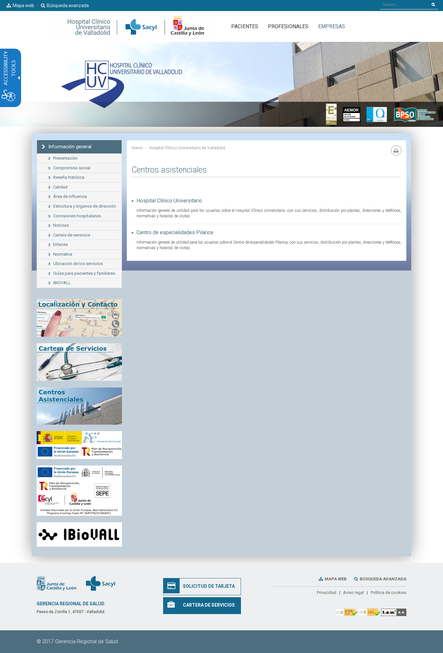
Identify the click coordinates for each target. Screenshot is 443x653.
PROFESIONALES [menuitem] (288, 26)
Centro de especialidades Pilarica (175, 232)
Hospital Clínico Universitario (169, 201)
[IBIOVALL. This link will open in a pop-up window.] (79, 534)
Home (137, 148)
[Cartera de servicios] (79, 362)
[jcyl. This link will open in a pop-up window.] (56, 583)
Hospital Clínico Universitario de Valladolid (187, 148)
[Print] (396, 150)
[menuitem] (331, 26)
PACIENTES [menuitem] (244, 26)
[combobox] (404, 4)
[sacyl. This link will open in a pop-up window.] (100, 583)
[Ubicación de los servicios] (79, 406)
